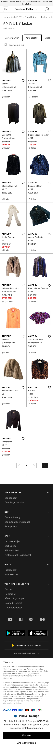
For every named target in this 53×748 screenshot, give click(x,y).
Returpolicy (11, 526)
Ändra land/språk (26, 742)
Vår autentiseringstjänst (17, 522)
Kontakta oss (12, 574)
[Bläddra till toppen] (45, 465)
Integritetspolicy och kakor (25, 653)
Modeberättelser (13, 607)
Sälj (7, 536)
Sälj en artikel (12, 550)
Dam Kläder (31, 17)
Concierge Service (14, 502)
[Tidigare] (19, 465)
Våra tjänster (13, 492)
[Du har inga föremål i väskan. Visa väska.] (47, 9)
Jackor (44, 17)
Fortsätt (26, 735)
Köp (7, 512)
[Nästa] (34, 465)
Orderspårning (12, 517)
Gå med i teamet (13, 603)
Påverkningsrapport (15, 598)
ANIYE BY (16, 17)
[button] (47, 9)
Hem (5, 17)
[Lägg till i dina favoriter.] (23, 80)
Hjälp (8, 564)
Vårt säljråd (11, 546)
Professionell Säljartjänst (18, 555)
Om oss (9, 589)
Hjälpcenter (11, 570)
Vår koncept (11, 498)
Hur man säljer (12, 541)
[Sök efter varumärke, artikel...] (6, 9)
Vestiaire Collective (17, 584)
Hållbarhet (10, 594)
